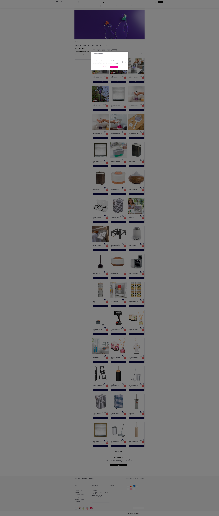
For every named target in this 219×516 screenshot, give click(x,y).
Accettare (113, 66)
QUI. (117, 63)
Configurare (105, 66)
